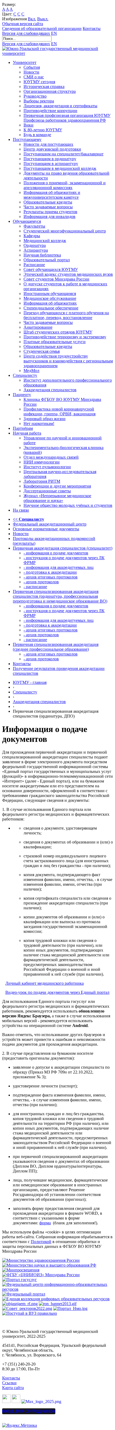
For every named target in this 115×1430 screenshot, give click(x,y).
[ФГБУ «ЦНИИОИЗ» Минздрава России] (41, 1274)
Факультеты (34, 226)
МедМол (31, 370)
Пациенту (22, 394)
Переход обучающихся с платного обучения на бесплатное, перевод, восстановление (66, 315)
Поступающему (27, 139)
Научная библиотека (42, 255)
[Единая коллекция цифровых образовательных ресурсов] (56, 1299)
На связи (21, 510)
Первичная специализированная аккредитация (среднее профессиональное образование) (55, 646)
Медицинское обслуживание (50, 298)
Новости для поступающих (48, 144)
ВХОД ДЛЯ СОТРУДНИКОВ (28, 1411)
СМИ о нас (34, 77)
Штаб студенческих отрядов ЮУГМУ (58, 332)
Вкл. (32, 19)
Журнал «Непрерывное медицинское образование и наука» (57, 498)
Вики (28, 125)
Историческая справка (44, 86)
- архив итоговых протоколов (51, 577)
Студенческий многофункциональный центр (65, 231)
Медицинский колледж (45, 240)
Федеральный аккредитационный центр (49, 524)
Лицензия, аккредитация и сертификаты (60, 105)
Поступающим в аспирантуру (51, 163)
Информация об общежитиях (50, 303)
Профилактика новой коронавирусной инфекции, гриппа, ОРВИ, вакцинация (59, 411)
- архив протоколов (41, 582)
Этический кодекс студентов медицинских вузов (68, 274)
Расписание (34, 264)
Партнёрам (23, 428)
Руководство (35, 96)
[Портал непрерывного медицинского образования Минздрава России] (20, 1303)
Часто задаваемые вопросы (48, 207)
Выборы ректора (39, 101)
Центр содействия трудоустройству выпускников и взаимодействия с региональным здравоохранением (68, 361)
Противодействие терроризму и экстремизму (65, 337)
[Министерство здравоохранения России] (41, 1260)
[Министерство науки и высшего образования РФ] (49, 1265)
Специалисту (25, 375)
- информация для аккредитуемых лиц (59, 567)
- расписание (35, 586)
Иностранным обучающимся (50, 293)
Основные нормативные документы (46, 529)
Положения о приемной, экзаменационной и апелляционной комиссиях (65, 185)
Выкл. (42, 19)
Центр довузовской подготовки (52, 149)
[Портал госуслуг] (19, 1279)
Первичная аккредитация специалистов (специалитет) (62, 548)
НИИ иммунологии (42, 462)
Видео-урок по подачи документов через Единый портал (57, 992)
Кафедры (32, 235)
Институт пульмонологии (47, 467)
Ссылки (9, 1383)
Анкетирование (38, 327)
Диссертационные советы (47, 491)
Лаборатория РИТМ (42, 481)
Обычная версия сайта (22, 23)
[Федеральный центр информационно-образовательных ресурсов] (57, 1289)
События (32, 67)
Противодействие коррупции (50, 110)
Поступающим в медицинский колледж (60, 168)
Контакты (92, 28)
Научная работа (27, 433)
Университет (24, 62)
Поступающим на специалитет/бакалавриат (63, 154)
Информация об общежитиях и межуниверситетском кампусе (52, 195)
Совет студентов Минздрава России (56, 279)
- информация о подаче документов (56, 553)
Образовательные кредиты (48, 202)
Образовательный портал (47, 260)
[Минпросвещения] (20, 1270)
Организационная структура (50, 91)
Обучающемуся (27, 221)
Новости (31, 72)
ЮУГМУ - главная (30, 682)
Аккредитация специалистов (50, 390)
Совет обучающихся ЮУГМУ (51, 269)
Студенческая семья (42, 351)
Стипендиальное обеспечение (51, 308)
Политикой (41, 1241)
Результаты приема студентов (50, 211)
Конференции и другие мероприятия (57, 486)
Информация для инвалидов (49, 216)
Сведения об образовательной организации (42, 28)
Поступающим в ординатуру (50, 158)
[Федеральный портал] (23, 1294)
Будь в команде (37, 134)
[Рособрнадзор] (57, 1303)
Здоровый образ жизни (45, 418)
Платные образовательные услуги (55, 341)
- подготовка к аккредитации (50, 572)
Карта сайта (13, 1387)
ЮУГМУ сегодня (39, 81)
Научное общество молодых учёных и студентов (68, 505)
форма (45, 1223)
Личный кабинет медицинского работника (44, 983)
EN (54, 33)
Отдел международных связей (51, 457)
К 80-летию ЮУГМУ (43, 130)
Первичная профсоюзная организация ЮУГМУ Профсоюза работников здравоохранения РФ (67, 117)
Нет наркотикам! (39, 423)
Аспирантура (36, 250)
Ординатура (35, 245)
